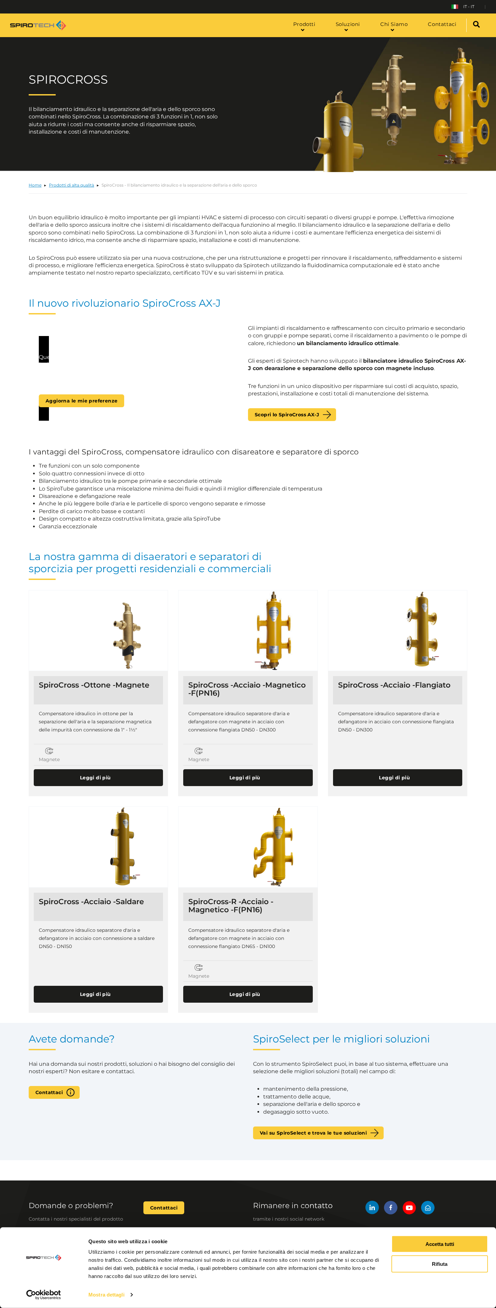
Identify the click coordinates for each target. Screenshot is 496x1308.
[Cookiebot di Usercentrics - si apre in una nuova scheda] (43, 1295)
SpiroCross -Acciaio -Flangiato (394, 685)
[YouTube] (409, 1209)
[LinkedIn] (372, 1209)
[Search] (476, 25)
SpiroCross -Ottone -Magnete (94, 685)
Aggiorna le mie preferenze (81, 401)
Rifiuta (439, 1264)
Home (35, 185)
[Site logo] (38, 25)
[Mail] (428, 1209)
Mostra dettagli (106, 1295)
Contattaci (49, 1092)
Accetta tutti (439, 1244)
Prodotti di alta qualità (71, 185)
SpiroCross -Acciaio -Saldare (91, 902)
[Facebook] (390, 1209)
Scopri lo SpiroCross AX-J (287, 415)
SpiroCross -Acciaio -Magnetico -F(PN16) (247, 689)
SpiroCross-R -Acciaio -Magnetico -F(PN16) (230, 906)
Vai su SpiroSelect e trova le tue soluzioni (313, 1133)
